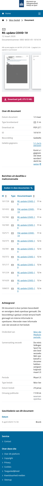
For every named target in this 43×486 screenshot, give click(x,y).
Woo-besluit (14, 20)
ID (6, 196)
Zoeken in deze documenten (17, 188)
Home (8, 13)
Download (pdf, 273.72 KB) (20, 99)
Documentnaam (26, 196)
